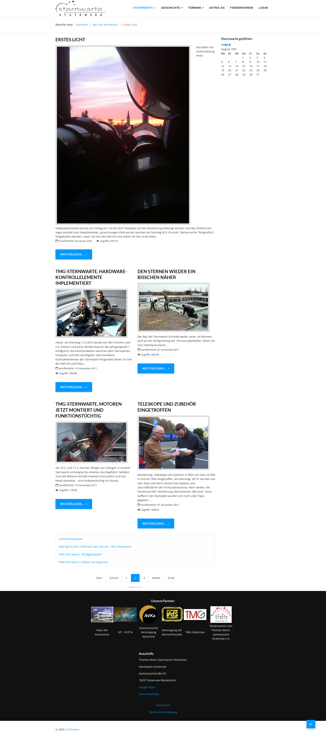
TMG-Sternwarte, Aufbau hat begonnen (83, 562)
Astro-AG (217, 7)
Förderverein (241, 7)
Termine (194, 7)
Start (99, 578)
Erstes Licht (70, 39)
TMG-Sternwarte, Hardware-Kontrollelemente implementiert (91, 277)
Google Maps (147, 687)
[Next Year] (227, 45)
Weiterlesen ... (72, 254)
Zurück (114, 578)
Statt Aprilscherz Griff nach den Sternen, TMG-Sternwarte (94, 546)
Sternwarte (143, 7)
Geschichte (170, 7)
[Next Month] (230, 45)
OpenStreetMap (149, 694)
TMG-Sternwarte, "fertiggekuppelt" (80, 554)
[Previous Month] (225, 45)
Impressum (163, 705)
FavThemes (72, 729)
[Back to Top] (311, 724)
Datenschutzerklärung (163, 712)
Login (263, 7)
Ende (171, 578)
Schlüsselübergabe (70, 539)
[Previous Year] (222, 45)
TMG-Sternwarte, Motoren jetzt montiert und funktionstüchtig (88, 409)
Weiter (156, 578)
